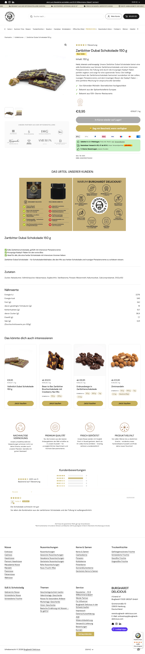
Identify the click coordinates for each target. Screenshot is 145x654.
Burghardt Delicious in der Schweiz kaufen (87, 605)
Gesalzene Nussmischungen (52, 558)
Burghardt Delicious (32, 649)
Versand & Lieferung (84, 623)
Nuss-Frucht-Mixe (48, 568)
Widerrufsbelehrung (84, 620)
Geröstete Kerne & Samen (87, 571)
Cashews (8, 555)
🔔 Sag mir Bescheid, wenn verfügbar (108, 128)
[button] (131, 16)
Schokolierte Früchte (120, 555)
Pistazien (79, 558)
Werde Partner (82, 598)
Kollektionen (19, 37)
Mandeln (8, 568)
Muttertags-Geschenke (50, 602)
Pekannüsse (10, 574)
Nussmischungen (47, 551)
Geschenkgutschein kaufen (51, 592)
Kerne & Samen (82, 551)
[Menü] (141, 633)
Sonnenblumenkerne (84, 568)
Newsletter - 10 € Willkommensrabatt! (84, 593)
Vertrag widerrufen (85, 634)
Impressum (80, 610)
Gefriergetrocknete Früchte (123, 551)
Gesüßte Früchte (119, 558)
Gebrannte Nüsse (12, 592)
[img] (16, 498)
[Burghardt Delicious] (10, 16)
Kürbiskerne (81, 561)
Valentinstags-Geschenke (51, 595)
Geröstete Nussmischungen (52, 561)
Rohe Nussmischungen (49, 564)
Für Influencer (82, 601)
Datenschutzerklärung (85, 614)
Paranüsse (9, 571)
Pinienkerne (81, 564)
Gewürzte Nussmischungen (51, 555)
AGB (77, 617)
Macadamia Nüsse (12, 564)
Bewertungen (81, 626)
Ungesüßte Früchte (120, 561)
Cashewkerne (81, 555)
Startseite (8, 37)
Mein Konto (115, 16)
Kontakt (79, 630)
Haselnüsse (9, 558)
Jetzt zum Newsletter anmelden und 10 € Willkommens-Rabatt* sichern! (72, 2)
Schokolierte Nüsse (13, 595)
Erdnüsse (9, 551)
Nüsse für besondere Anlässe (52, 598)
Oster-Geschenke (48, 605)
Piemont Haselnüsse (13, 561)
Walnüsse (9, 577)
